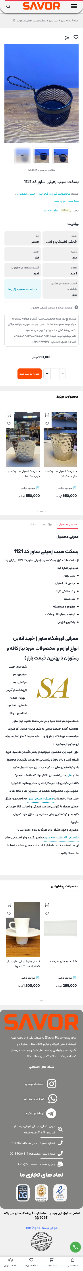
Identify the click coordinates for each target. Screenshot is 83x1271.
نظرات (32, 524)
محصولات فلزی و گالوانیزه (54, 193)
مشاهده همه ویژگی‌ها (22, 289)
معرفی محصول (68, 524)
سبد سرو (53, 20)
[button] (74, 6)
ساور (69, 775)
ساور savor (51, 210)
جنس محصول (26, 193)
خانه (76, 20)
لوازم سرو (65, 20)
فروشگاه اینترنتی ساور (40, 798)
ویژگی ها (47, 524)
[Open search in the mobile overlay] (8, 6)
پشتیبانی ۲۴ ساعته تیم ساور (61, 837)
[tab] (68, 524)
